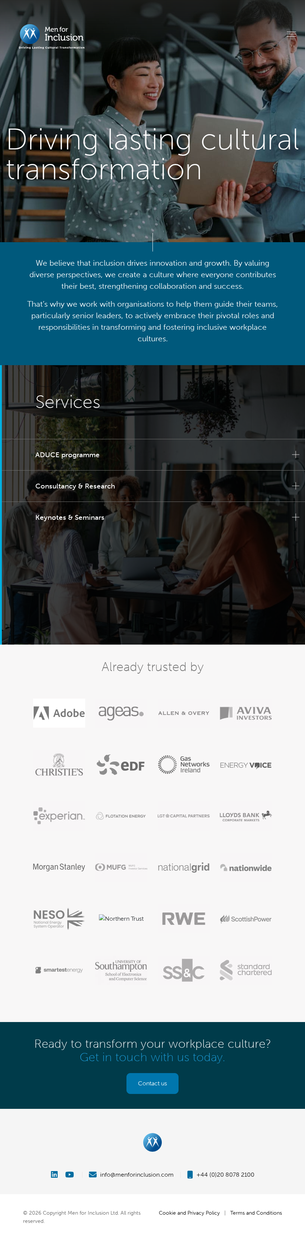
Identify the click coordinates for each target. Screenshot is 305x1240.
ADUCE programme (67, 454)
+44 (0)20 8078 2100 (224, 1174)
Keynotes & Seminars (70, 517)
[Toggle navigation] (291, 34)
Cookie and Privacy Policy (189, 1212)
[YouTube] (70, 1174)
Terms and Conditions (256, 1212)
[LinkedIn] (57, 1174)
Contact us (152, 1083)
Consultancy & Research (75, 486)
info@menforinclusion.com (136, 1174)
